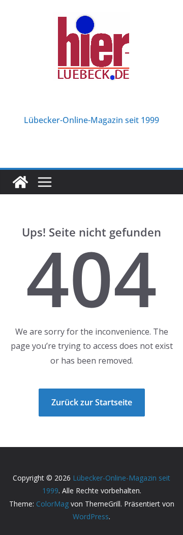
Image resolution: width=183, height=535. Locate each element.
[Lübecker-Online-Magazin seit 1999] (20, 182)
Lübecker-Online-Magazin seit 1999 (91, 120)
